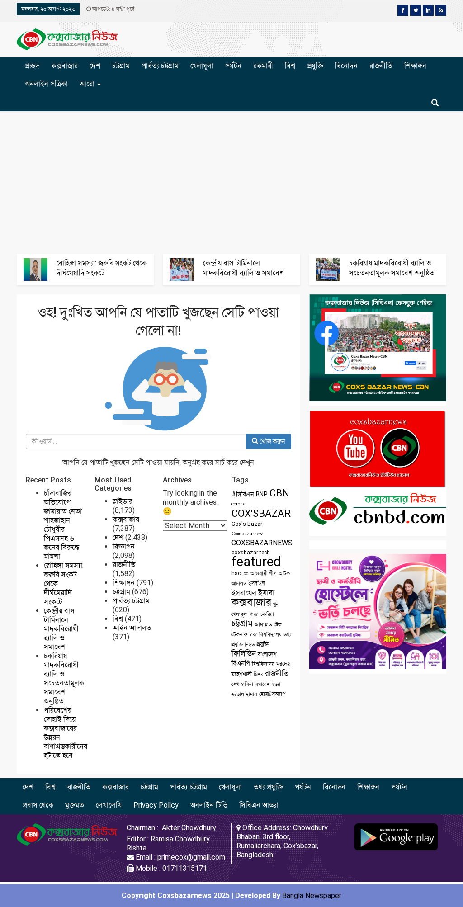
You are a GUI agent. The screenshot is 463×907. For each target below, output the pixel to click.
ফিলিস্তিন (244, 653)
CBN (279, 493)
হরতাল (238, 694)
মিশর (258, 674)
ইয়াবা (266, 592)
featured (256, 561)
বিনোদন (346, 65)
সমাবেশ (262, 684)
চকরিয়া (267, 614)
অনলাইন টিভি (208, 805)
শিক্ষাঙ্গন (415, 65)
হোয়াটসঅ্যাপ (272, 694)
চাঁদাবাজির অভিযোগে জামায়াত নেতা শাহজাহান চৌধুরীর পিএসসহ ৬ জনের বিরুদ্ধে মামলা (63, 525)
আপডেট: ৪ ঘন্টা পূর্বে (112, 9)
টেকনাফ (239, 634)
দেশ (95, 65)
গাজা (254, 614)
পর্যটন (233, 65)
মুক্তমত (74, 805)
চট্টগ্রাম (121, 65)
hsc (236, 573)
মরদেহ (283, 664)
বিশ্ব (290, 65)
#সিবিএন (243, 494)
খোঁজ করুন (271, 441)
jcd (245, 573)
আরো (88, 84)
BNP (262, 494)
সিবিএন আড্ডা (259, 805)
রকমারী (263, 65)
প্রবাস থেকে (38, 805)
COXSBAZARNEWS (262, 543)
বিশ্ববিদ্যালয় (263, 664)
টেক (278, 625)
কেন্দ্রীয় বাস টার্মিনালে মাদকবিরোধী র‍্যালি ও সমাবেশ (61, 628)
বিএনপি (241, 663)
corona (239, 504)
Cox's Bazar (247, 524)
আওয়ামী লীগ (263, 573)
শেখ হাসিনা (242, 684)
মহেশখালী (242, 674)
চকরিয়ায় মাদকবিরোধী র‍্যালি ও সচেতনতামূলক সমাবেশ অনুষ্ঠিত (64, 678)
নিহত (250, 644)
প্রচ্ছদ (32, 65)
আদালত (239, 583)
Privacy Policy (156, 805)
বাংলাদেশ (267, 654)
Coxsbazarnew (247, 534)
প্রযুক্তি (315, 65)
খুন (276, 604)
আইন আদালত (132, 628)
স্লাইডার (122, 501)
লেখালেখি (109, 805)
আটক (284, 573)
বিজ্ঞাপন (124, 546)
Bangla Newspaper (311, 895)
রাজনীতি (380, 65)
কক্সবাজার (64, 65)
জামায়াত (263, 624)
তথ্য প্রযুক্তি (268, 787)
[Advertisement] (231, 181)
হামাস (251, 694)
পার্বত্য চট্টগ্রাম (160, 65)
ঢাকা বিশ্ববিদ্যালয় (265, 635)
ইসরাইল (256, 583)
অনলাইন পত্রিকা (46, 84)
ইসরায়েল (244, 593)
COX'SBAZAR (261, 513)
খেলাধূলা (201, 65)
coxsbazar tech (251, 552)
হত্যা (276, 684)
